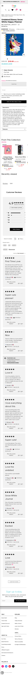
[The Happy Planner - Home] (14, 6)
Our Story (3, 638)
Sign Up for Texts (5, 626)
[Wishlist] (12, 10)
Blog (16, 617)
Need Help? (4, 617)
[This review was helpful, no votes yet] (18, 283)
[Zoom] (24, 54)
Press (2, 647)
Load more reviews (14, 581)
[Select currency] (21, 10)
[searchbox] (8, 239)
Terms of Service (18, 639)
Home (2, 14)
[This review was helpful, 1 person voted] (18, 428)
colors (4, 245)
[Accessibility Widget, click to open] (2, 672)
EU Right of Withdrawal (20, 644)
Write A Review (16, 229)
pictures (5, 249)
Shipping (3, 80)
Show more (12, 249)
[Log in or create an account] (8, 10)
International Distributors (7, 652)
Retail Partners (5, 641)
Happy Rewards (18, 620)
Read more (9, 314)
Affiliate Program (5, 649)
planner (14, 245)
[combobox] (19, 253)
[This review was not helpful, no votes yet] (21, 283)
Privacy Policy (18, 636)
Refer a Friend (18, 623)
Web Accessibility (19, 641)
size (9, 245)
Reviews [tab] (5, 183)
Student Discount (5, 623)
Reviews (17, 629)
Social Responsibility (6, 644)
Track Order (4, 620)
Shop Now (3, 142)
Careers (3, 655)
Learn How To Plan (19, 626)
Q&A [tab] (11, 183)
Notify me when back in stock (14, 101)
